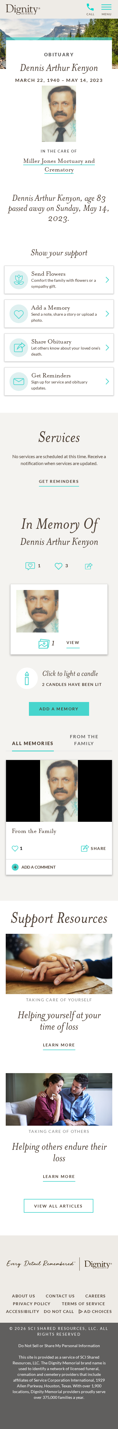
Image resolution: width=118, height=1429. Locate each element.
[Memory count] (30, 565)
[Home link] (23, 9)
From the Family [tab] (84, 740)
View (73, 642)
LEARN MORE (59, 1044)
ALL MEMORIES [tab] (33, 743)
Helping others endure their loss (59, 1146)
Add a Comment (38, 867)
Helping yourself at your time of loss (59, 1014)
